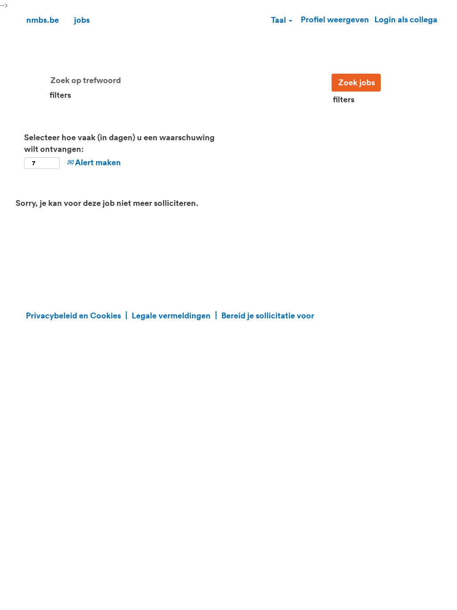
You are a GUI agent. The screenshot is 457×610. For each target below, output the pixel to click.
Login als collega (405, 19)
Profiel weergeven (335, 19)
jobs (82, 19)
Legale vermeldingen (171, 315)
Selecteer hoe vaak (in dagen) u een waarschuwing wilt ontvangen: (119, 143)
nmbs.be (42, 19)
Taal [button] (279, 19)
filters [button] (60, 94)
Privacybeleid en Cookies (73, 315)
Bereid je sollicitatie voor (267, 315)
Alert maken (97, 162)
